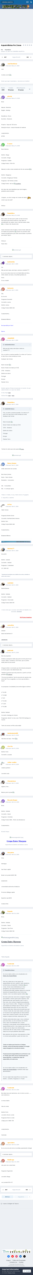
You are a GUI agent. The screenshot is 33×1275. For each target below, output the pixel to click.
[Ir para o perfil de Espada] (3, 912)
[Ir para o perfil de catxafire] (3, 626)
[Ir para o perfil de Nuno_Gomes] (3, 464)
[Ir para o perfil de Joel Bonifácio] (3, 64)
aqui (9, 392)
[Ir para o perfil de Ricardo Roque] (3, 801)
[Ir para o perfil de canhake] (3, 584)
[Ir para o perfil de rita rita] (3, 747)
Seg (28, 57)
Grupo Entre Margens (11, 941)
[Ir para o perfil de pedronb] (3, 651)
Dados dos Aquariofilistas (10, 975)
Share (8, 1196)
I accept (27, 1271)
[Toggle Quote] (4, 344)
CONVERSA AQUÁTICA (18, 51)
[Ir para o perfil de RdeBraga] (3, 1160)
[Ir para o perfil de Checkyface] (3, 782)
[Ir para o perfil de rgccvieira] (3, 1143)
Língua (8, 1260)
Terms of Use (11, 1272)
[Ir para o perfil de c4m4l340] (3, 339)
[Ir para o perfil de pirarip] (3, 97)
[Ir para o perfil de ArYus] (3, 505)
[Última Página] (31, 57)
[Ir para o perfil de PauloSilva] (3, 214)
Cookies (21, 1262)
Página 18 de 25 (16, 57)
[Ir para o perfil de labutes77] (3, 549)
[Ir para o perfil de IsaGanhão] (3, 263)
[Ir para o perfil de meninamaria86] (3, 734)
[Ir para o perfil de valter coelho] (3, 763)
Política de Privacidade (19, 1260)
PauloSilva (8, 49)
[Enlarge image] (10, 75)
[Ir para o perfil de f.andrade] (3, 964)
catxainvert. (4, 639)
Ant (5, 57)
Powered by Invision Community (16, 1265)
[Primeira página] (2, 57)
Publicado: (12, 65)
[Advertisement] (16, 26)
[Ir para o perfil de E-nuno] (3, 144)
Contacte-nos (13, 1262)
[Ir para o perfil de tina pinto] (3, 853)
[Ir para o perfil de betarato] (3, 289)
